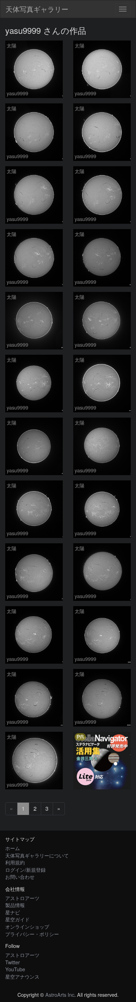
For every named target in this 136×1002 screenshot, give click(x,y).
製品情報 (15, 904)
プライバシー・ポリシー (32, 933)
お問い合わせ (20, 876)
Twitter (12, 962)
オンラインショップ (27, 926)
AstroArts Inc (59, 994)
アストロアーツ (22, 897)
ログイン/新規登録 (25, 869)
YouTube (15, 969)
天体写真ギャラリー (37, 9)
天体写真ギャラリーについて (37, 855)
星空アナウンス (22, 976)
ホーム (12, 848)
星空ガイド (17, 919)
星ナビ (12, 912)
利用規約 (15, 862)
